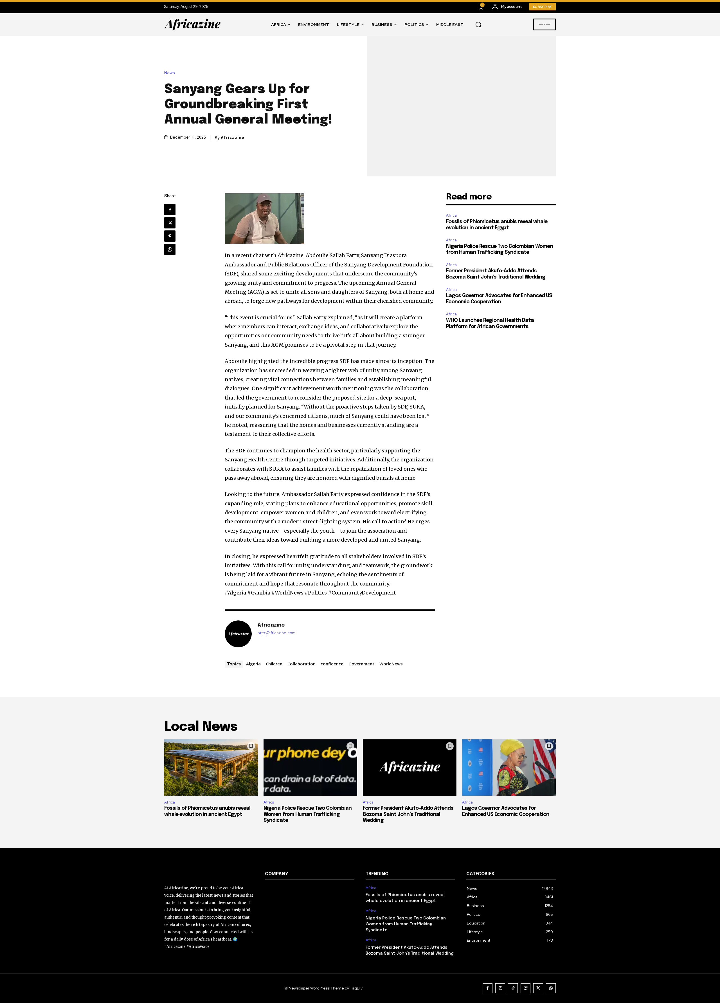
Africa (451, 215)
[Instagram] (500, 988)
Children (274, 664)
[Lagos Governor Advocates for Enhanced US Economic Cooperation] (509, 767)
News (169, 73)
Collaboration (301, 664)
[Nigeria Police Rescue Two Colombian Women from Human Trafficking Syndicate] (310, 767)
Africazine (232, 137)
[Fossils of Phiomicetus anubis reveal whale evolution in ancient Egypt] (211, 767)
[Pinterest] (170, 236)
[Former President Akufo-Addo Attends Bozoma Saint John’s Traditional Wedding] (409, 767)
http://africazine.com (277, 632)
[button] (478, 25)
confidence (332, 664)
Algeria (253, 664)
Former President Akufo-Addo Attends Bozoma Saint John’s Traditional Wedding (408, 814)
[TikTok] (513, 988)
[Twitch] (525, 988)
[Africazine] (238, 633)
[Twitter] (170, 222)
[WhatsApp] (170, 249)
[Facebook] (170, 209)
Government (361, 664)
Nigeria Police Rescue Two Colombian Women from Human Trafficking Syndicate (308, 814)
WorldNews (391, 664)
